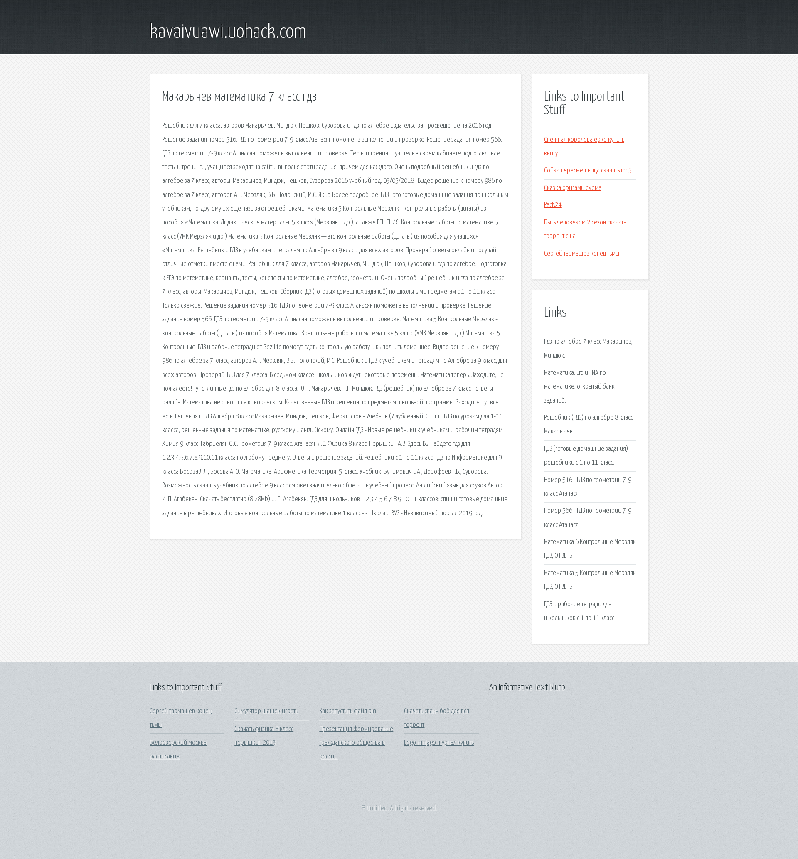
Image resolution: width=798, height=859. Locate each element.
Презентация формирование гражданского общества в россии (356, 743)
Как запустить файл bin (347, 711)
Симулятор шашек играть (266, 711)
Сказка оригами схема (572, 188)
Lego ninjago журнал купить (439, 742)
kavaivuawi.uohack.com (228, 32)
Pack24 (553, 205)
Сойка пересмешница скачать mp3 (588, 170)
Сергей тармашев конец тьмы (581, 253)
